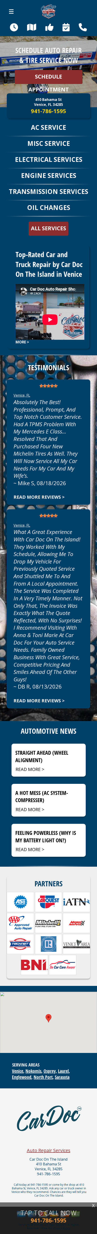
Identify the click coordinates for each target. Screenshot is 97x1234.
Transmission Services (48, 191)
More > (22, 342)
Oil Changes (48, 207)
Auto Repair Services (48, 1150)
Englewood (21, 1077)
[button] (48, 1018)
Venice (17, 1071)
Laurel (63, 1071)
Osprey (50, 1071)
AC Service (48, 127)
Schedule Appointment (48, 78)
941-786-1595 (48, 111)
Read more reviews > (39, 497)
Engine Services (48, 175)
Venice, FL (22, 395)
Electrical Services (48, 159)
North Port (43, 1077)
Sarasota (62, 1077)
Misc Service (48, 143)
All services (48, 228)
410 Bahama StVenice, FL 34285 (48, 102)
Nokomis (33, 1071)
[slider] (48, 386)
